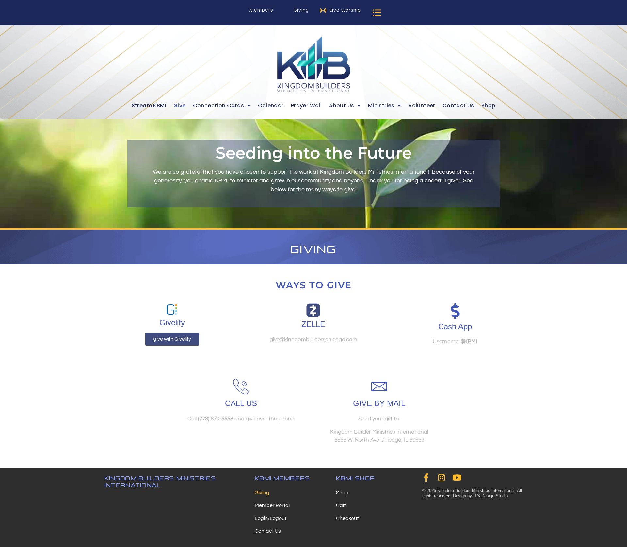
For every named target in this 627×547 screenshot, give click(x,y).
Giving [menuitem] (262, 492)
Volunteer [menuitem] (421, 105)
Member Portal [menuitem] (272, 505)
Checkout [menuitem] (347, 518)
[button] (377, 13)
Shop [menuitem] (488, 105)
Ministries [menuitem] (381, 105)
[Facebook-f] (426, 477)
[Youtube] (457, 477)
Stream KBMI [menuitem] (149, 105)
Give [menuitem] (179, 105)
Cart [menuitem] (341, 505)
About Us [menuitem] (341, 105)
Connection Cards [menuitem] (218, 105)
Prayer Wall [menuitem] (306, 105)
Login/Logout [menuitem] (270, 518)
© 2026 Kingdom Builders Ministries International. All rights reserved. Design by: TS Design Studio (472, 493)
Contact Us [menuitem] (458, 105)
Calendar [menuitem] (271, 105)
